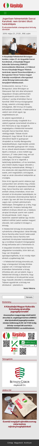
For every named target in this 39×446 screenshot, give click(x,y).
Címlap (10, 443)
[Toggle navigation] (5, 13)
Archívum (28, 443)
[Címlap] (13, 5)
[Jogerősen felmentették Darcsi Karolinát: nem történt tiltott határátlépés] (19, 46)
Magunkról (18, 443)
